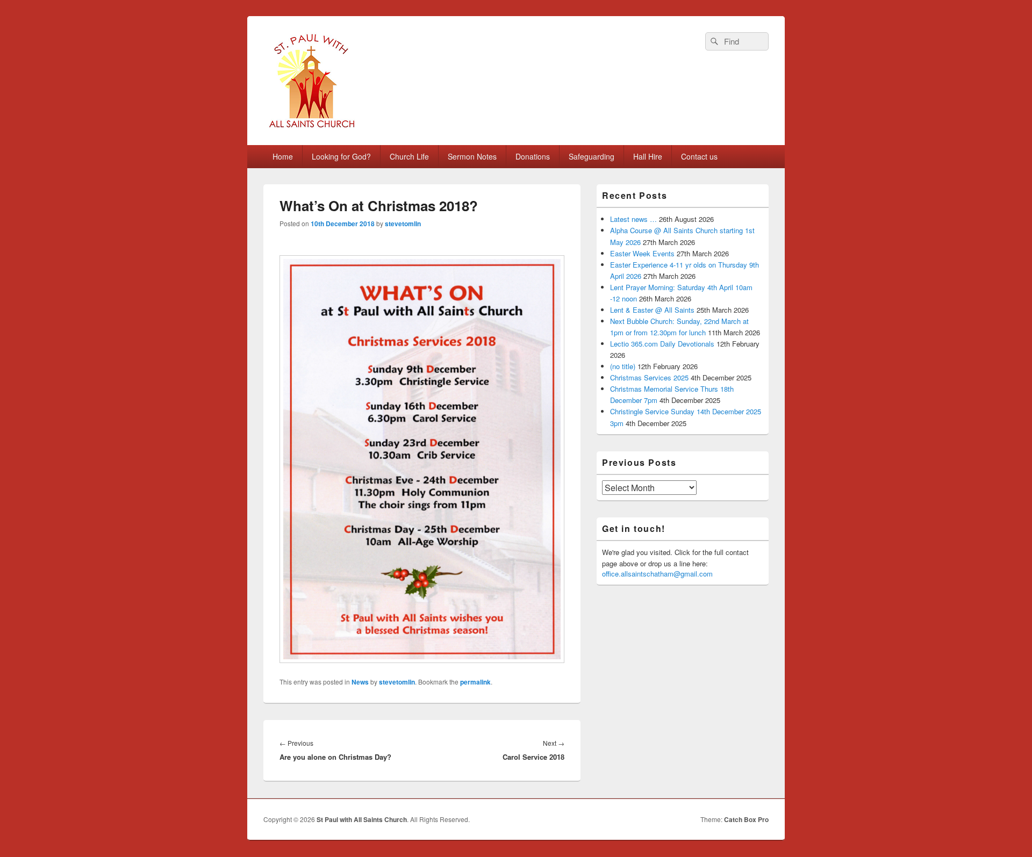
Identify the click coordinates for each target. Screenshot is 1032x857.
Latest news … (633, 219)
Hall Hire (647, 156)
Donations (532, 156)
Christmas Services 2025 (649, 377)
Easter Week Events (642, 253)
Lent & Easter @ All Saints (652, 310)
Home (283, 156)
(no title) (622, 366)
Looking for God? (341, 156)
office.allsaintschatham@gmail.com (657, 573)
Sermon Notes (472, 156)
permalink (475, 682)
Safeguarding (591, 156)
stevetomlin (403, 223)
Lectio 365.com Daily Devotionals (662, 344)
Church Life (409, 156)
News (360, 682)
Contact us (699, 156)
